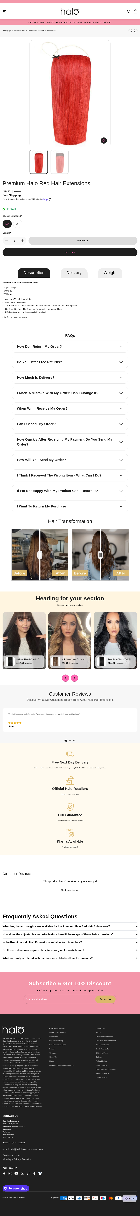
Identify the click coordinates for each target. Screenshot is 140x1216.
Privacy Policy (101, 1065)
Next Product (135, 30)
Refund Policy (101, 1061)
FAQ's (98, 1032)
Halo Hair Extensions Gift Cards (61, 1065)
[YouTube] (16, 1173)
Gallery (52, 1049)
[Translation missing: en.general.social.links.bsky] (40, 1173)
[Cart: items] (134, 11)
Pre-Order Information (104, 1037)
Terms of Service (102, 1073)
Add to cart (83, 241)
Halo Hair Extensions (17, 1197)
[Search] (128, 11)
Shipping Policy (102, 1053)
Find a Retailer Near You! (106, 1041)
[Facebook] (4, 1173)
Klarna (51, 1061)
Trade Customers (102, 1045)
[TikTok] (34, 1173)
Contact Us (100, 1028)
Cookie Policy (101, 1077)
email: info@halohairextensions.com (23, 1149)
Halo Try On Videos (57, 1028)
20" (17, 224)
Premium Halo (19, 30)
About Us (53, 1057)
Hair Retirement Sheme (58, 1045)
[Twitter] (22, 1173)
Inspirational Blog (56, 1041)
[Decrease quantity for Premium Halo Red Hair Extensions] (6, 241)
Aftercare (52, 1053)
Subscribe (105, 999)
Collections (53, 1037)
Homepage (7, 30)
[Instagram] (10, 1173)
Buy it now (70, 252)
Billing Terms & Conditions (106, 1069)
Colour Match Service (57, 1032)
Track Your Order (102, 1049)
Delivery (99, 1057)
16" (7, 224)
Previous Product (131, 30)
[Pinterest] (28, 1173)
